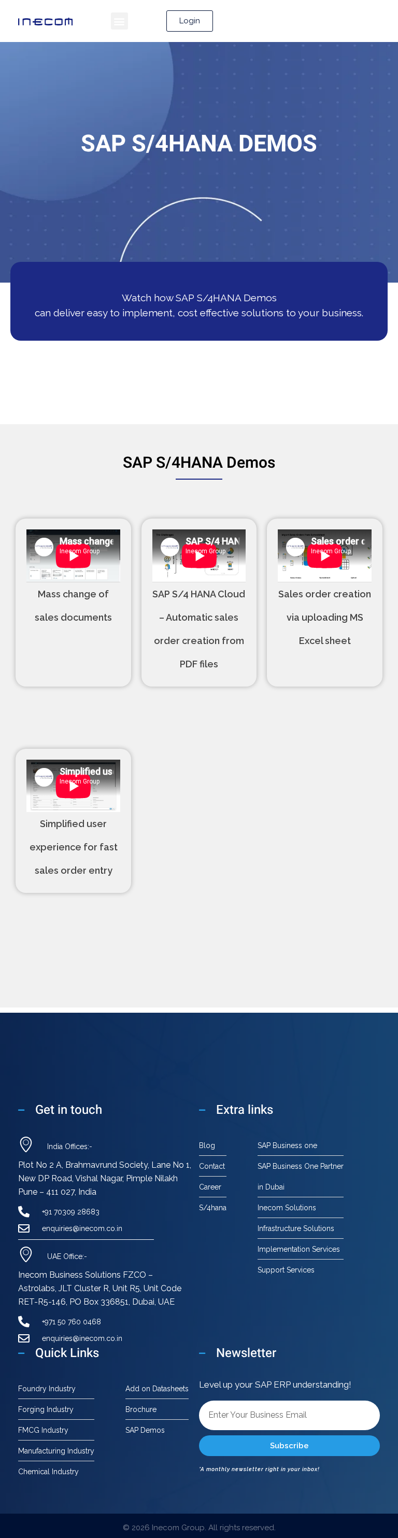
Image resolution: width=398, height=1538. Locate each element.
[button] (119, 21)
